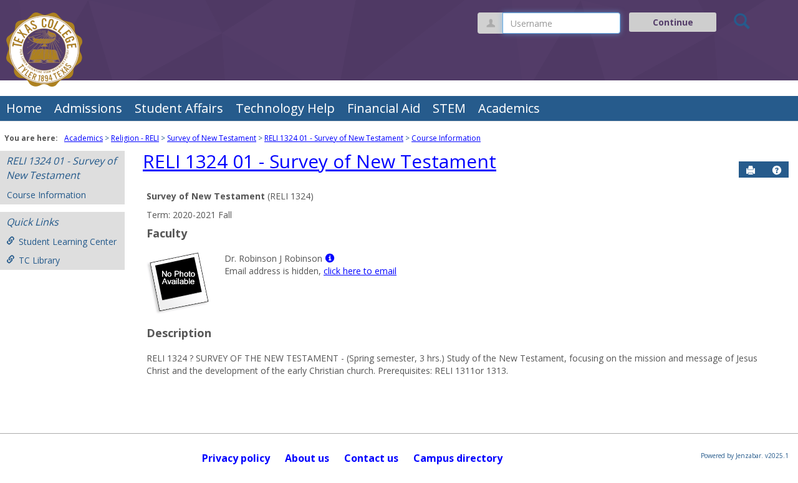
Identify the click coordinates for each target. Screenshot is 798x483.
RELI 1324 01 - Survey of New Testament (333, 138)
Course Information (446, 138)
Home (24, 108)
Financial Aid (383, 108)
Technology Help (285, 108)
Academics (509, 108)
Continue (673, 22)
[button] (777, 170)
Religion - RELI (135, 138)
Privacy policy (236, 458)
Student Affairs (179, 108)
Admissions (88, 108)
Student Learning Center (68, 241)
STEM (449, 108)
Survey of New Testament (211, 138)
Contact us (371, 458)
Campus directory (457, 458)
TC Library (39, 260)
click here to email (360, 271)
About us (307, 458)
